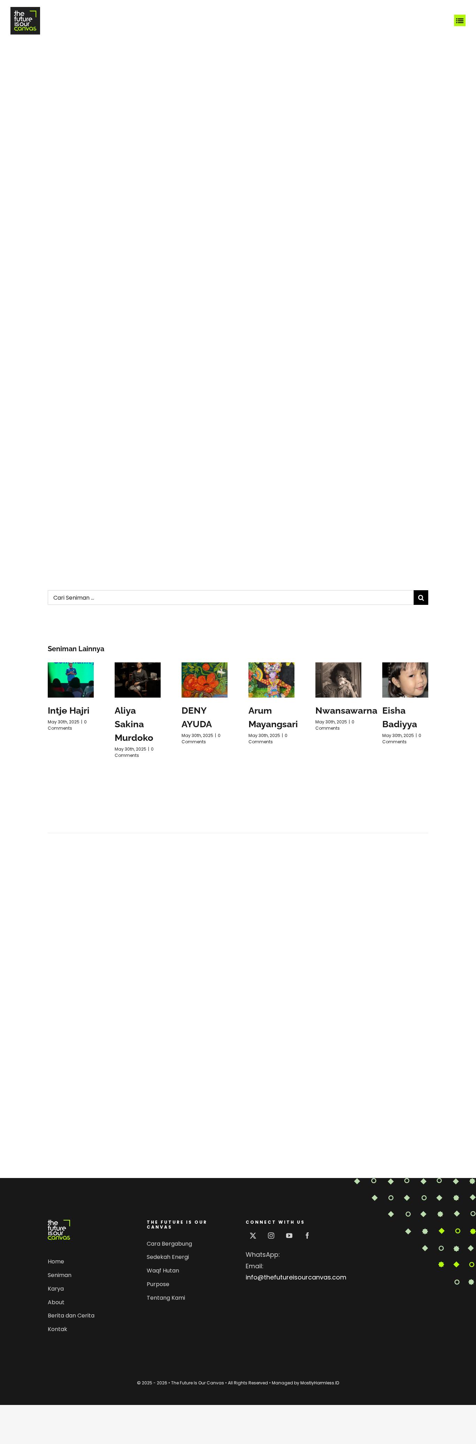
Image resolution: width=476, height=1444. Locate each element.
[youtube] (289, 1235)
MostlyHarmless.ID (319, 1383)
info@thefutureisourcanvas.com (296, 1277)
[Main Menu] (460, 20)
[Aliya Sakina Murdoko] (138, 680)
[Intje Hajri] (71, 680)
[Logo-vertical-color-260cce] (59, 1222)
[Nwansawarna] (338, 680)
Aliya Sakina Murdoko (134, 724)
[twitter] (253, 1235)
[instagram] (271, 1235)
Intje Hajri (69, 710)
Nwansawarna (346, 710)
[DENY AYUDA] (205, 680)
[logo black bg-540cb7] (25, 10)
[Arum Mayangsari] (271, 680)
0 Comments (67, 725)
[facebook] (307, 1235)
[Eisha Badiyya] (405, 680)
